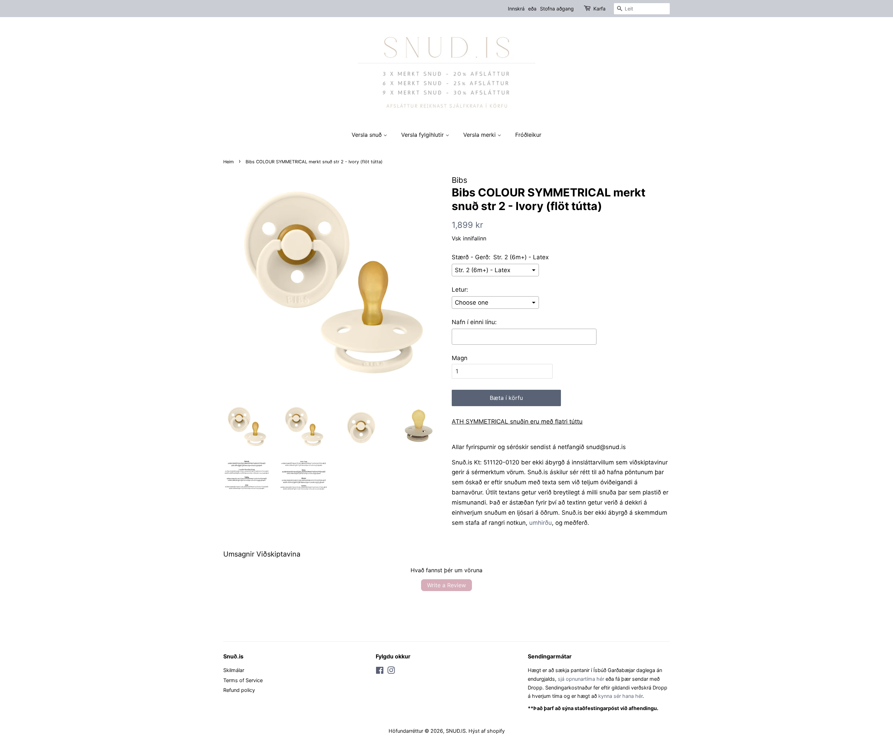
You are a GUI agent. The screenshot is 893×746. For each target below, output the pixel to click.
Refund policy (239, 690)
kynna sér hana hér (620, 696)
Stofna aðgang (557, 9)
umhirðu (540, 522)
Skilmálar (233, 670)
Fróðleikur (528, 134)
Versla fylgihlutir (423, 134)
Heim (228, 161)
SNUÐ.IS (456, 731)
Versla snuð (367, 134)
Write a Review (446, 585)
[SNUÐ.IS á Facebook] (380, 671)
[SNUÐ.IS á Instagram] (391, 671)
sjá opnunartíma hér (581, 679)
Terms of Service (243, 680)
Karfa (599, 9)
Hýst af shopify (486, 731)
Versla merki (480, 134)
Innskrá (516, 9)
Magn (459, 358)
